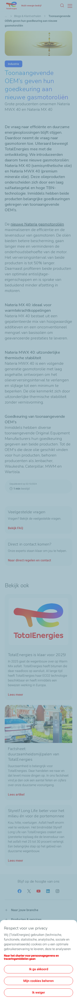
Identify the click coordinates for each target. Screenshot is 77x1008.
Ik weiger (38, 992)
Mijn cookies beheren (38, 981)
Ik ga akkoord (38, 969)
